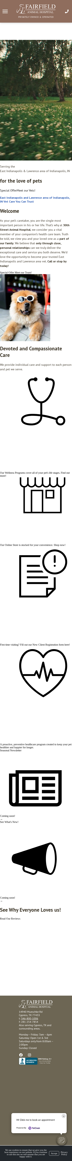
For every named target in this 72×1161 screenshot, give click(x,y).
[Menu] (5, 11)
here (66, 644)
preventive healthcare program (30, 744)
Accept (54, 1153)
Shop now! (59, 545)
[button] (62, 1140)
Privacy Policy (64, 1153)
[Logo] (36, 12)
